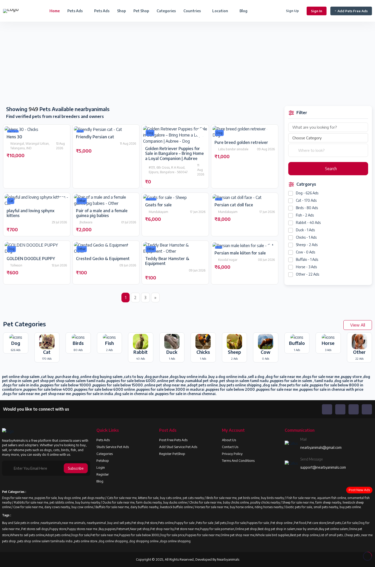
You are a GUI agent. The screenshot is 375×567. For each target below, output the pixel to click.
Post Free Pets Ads (173, 440)
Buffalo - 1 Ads (307, 259)
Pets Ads (101, 11)
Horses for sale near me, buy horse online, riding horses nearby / (240, 507)
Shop (121, 11)
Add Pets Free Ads (353, 11)
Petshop (102, 460)
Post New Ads (359, 490)
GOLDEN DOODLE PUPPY (31, 258)
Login (100, 467)
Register (102, 474)
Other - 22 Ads (307, 274)
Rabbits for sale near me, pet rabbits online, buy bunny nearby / (58, 502)
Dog (150, 133)
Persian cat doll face (234, 204)
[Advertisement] (93, 64)
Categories (166, 11)
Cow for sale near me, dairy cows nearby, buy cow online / (54, 507)
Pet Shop (141, 11)
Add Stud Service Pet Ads (178, 447)
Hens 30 (14, 136)
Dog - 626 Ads (307, 193)
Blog (243, 11)
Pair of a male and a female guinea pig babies (102, 213)
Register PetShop (172, 454)
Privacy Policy (232, 454)
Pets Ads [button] (75, 11)
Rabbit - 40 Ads (308, 222)
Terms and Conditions (238, 460)
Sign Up (292, 11)
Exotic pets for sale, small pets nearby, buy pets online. (323, 507)
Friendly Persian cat (95, 136)
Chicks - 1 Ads (306, 237)
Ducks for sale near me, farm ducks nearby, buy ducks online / (146, 502)
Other (81, 201)
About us (229, 440)
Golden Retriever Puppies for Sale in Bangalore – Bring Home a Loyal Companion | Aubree (174, 153)
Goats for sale (158, 204)
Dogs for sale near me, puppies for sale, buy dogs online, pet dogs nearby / (54, 498)
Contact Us (230, 447)
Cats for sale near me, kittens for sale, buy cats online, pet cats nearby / (156, 498)
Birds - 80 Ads (307, 208)
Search (330, 168)
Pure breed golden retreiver (241, 142)
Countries (192, 11)
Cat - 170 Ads (306, 200)
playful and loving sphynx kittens (30, 213)
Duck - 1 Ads (305, 230)
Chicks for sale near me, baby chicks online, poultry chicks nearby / (235, 502)
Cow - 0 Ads (305, 252)
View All (357, 325)
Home (54, 11)
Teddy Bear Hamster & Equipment (167, 261)
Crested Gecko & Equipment (103, 258)
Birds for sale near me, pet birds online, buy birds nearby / (246, 498)
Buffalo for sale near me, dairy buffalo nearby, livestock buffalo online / (145, 507)
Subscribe (76, 468)
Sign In (316, 11)
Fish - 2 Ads (305, 215)
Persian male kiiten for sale (240, 252)
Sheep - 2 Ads (307, 244)
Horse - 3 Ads (306, 267)
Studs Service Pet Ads (112, 447)
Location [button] (220, 11)
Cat (10, 201)
